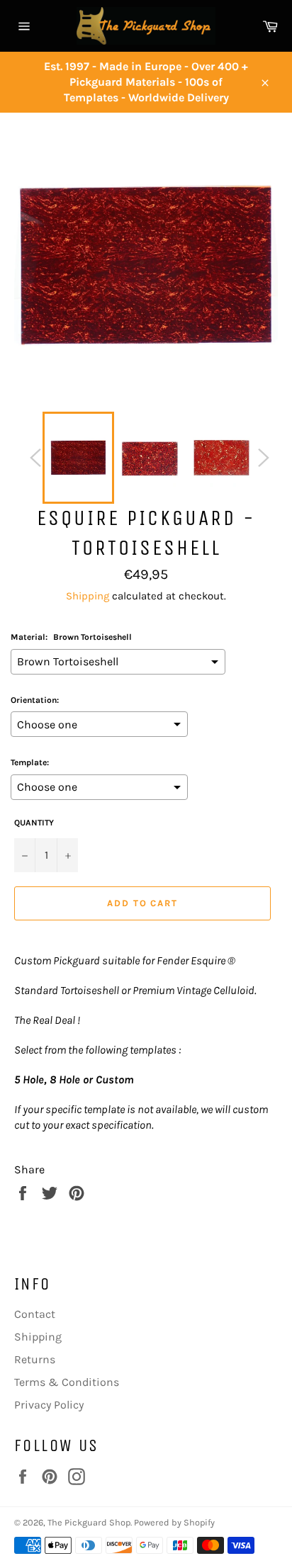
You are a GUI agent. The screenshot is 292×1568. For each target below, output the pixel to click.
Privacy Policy (49, 1404)
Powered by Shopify (174, 1522)
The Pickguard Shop (88, 1522)
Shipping (87, 596)
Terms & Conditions (66, 1382)
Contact (34, 1314)
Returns (34, 1359)
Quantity (34, 823)
